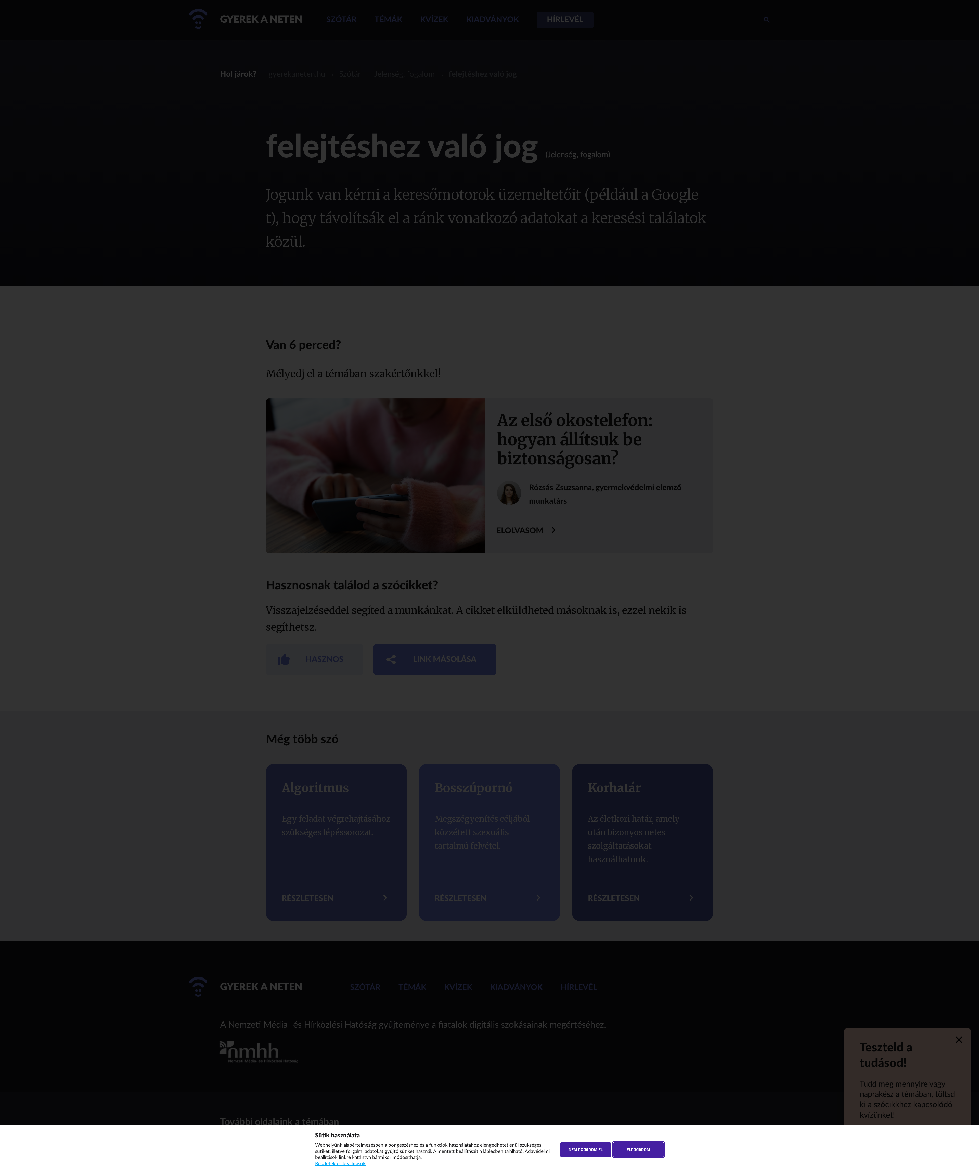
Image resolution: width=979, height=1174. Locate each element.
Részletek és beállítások (340, 1163)
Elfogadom (638, 1149)
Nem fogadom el (586, 1149)
